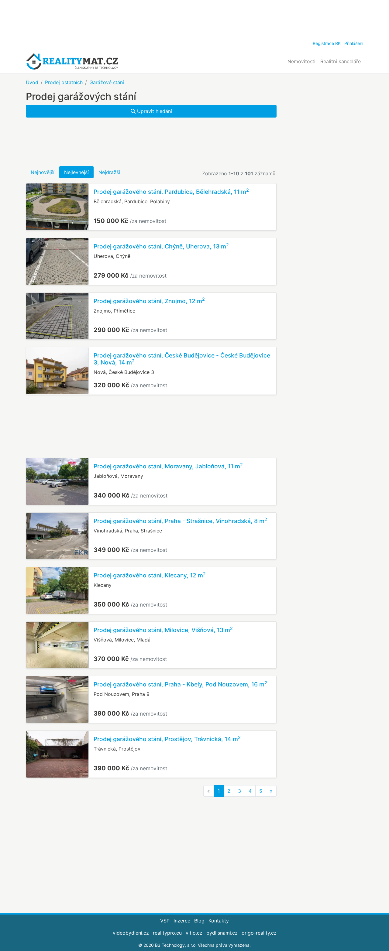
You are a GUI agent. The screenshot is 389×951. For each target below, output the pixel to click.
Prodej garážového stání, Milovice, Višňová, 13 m (163, 630)
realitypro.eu (167, 933)
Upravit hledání (154, 111)
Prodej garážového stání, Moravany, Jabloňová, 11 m (168, 466)
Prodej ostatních (64, 82)
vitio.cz (194, 933)
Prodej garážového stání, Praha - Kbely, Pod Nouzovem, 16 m (180, 684)
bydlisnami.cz (222, 933)
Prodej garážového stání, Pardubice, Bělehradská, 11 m (171, 191)
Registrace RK (327, 43)
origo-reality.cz (259, 933)
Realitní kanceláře (340, 61)
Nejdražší (109, 172)
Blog (199, 921)
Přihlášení (353, 43)
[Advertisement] (194, 18)
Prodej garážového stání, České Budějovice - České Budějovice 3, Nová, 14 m (182, 359)
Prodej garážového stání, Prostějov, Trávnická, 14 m (167, 739)
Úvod (32, 82)
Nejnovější (42, 172)
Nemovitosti (301, 61)
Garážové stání (106, 82)
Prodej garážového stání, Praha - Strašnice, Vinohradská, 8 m (180, 521)
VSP (165, 921)
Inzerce (182, 921)
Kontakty (218, 921)
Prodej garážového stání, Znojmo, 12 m (149, 301)
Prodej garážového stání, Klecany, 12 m (150, 575)
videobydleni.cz (131, 933)
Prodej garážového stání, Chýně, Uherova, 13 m (161, 246)
